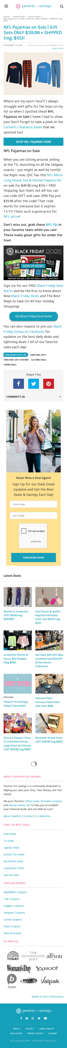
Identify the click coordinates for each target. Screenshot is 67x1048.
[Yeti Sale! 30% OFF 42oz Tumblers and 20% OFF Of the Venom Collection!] (49, 640)
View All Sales (11, 875)
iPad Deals (10, 834)
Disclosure (16, 1033)
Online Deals (19, 16)
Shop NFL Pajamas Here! (33, 142)
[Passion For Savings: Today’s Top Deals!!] (18, 684)
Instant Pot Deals (14, 854)
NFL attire (11, 216)
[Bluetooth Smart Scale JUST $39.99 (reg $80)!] (49, 723)
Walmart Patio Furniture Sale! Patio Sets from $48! (47, 702)
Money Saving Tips (19, 805)
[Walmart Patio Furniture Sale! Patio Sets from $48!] (49, 684)
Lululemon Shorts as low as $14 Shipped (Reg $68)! (16, 658)
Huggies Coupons (14, 905)
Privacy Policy (35, 1033)
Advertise (45, 816)
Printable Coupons (51, 801)
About (16, 1028)
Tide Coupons (12, 899)
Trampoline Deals (14, 868)
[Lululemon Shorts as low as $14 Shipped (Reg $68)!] (18, 640)
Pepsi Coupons (12, 926)
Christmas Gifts (38, 355)
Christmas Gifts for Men (16, 360)
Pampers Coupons (14, 912)
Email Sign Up (46, 1028)
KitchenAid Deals (13, 861)
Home (6, 16)
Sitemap (52, 1033)
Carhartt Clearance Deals (23, 127)
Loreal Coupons (13, 919)
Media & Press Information (47, 996)
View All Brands (12, 933)
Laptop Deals (11, 847)
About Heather (12, 816)
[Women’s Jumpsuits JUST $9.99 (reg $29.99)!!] (18, 597)
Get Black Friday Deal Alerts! (33, 316)
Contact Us (30, 816)
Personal (9, 697)
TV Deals (9, 840)
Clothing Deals (38, 360)
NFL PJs (52, 224)
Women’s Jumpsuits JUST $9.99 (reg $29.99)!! (16, 615)
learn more (57, 48)
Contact (29, 1028)
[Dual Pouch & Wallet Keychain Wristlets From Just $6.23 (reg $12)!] (49, 597)
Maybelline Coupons (15, 892)
